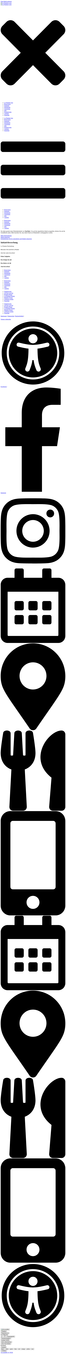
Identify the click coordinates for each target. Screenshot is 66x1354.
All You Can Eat (8, 293)
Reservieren (7, 209)
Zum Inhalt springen (6, 1)
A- (1, 1336)
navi (32, 1349)
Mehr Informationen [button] (6, 235)
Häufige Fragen (8, 297)
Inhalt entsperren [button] (5, 237)
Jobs (5, 216)
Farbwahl (3, 1347)
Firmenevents (7, 291)
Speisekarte (7, 213)
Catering (6, 217)
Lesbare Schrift (5, 1340)
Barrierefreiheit (19, 316)
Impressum (4, 316)
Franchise (6, 301)
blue (16, 1349)
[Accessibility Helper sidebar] (5, 1329)
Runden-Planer (8, 294)
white (7, 1349)
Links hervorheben (5, 1343)
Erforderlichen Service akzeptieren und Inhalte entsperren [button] (16, 239)
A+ (5, 1336)
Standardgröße (10, 1336)
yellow (28, 1349)
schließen (3, 1331)
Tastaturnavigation (5, 1338)
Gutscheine (7, 214)
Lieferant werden (8, 299)
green (11, 1349)
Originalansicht (5, 1333)
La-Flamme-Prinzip (9, 296)
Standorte (6, 211)
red (19, 1349)
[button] (8, 253)
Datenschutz (11, 316)
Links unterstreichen (6, 1342)
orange (23, 1349)
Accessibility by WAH (7, 1352)
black (2, 1349)
